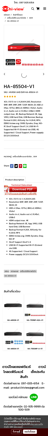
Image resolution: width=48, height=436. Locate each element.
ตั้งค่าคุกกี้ (16, 431)
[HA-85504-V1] (24, 47)
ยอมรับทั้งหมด (30, 431)
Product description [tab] (14, 179)
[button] (31, 8)
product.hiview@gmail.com (27, 387)
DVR (35, 156)
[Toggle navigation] (44, 9)
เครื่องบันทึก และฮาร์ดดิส (22, 156)
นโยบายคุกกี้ (18, 427)
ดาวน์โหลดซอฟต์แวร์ (16, 366)
